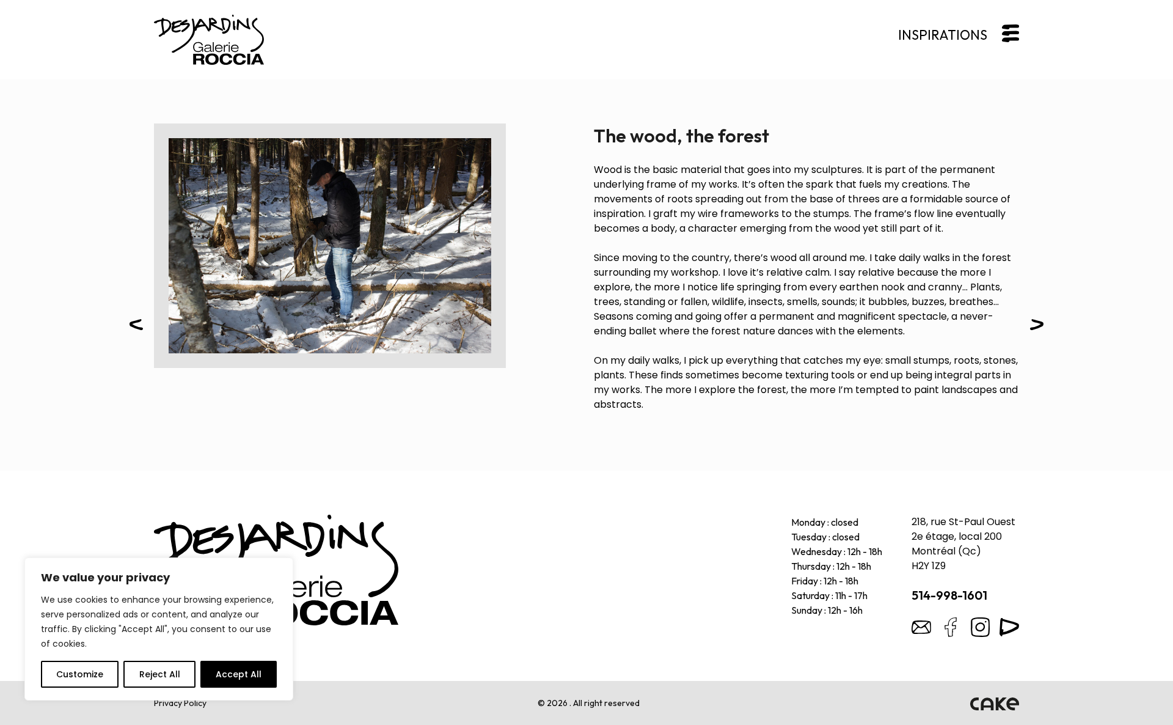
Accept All (238, 674)
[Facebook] (950, 627)
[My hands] (1036, 326)
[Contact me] (921, 627)
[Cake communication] (994, 703)
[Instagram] (980, 627)
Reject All (159, 674)
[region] (158, 629)
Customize (79, 674)
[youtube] (1009, 627)
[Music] (136, 326)
